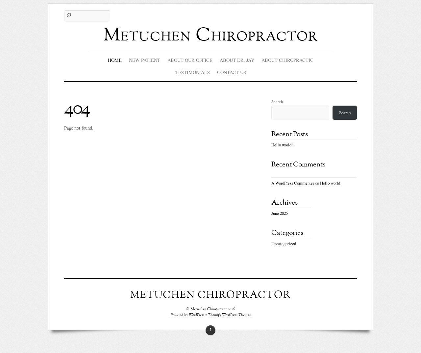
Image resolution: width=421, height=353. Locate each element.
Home (115, 60)
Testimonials (192, 72)
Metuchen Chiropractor (208, 309)
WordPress (196, 315)
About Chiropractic (287, 60)
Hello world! (282, 145)
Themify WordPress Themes (229, 315)
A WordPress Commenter (292, 183)
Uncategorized (283, 243)
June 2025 (279, 213)
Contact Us (231, 72)
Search (277, 102)
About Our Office (189, 60)
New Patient (144, 60)
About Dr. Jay (237, 60)
